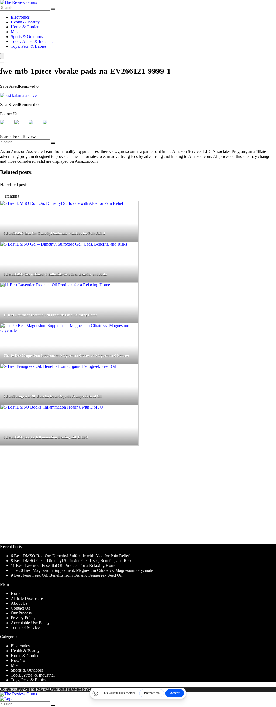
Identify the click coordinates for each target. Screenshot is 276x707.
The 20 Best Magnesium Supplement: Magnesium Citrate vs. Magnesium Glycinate (82, 570)
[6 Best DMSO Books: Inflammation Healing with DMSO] (51, 407)
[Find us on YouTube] (49, 126)
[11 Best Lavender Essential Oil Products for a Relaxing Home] (55, 285)
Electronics (20, 17)
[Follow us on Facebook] (6, 126)
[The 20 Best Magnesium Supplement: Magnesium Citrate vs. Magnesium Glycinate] (69, 330)
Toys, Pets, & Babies (28, 46)
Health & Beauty (25, 22)
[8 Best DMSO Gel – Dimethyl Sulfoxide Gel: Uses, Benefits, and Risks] (63, 244)
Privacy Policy (23, 618)
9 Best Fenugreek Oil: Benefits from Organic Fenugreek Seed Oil (66, 575)
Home (16, 593)
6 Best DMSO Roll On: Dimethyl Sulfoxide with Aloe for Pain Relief (70, 555)
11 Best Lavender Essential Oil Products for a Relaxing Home (63, 565)
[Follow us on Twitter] (20, 126)
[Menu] (2, 56)
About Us (19, 603)
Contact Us (20, 608)
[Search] (53, 9)
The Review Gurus (44, 689)
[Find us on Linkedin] (35, 126)
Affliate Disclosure (27, 598)
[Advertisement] (138, 497)
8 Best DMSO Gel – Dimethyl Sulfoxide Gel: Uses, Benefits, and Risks (72, 560)
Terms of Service (25, 627)
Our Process (21, 613)
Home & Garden (25, 27)
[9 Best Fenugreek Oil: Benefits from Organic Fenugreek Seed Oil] (58, 366)
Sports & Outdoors (27, 36)
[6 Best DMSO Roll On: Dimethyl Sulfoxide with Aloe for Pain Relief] (61, 203)
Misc (15, 31)
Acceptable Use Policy (30, 622)
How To (18, 660)
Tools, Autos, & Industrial (33, 41)
